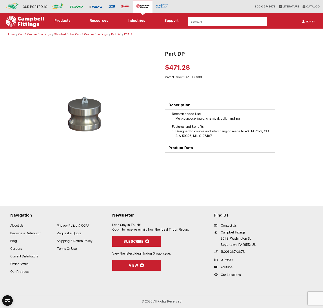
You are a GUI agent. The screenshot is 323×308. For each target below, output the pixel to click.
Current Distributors (24, 256)
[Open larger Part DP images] (84, 114)
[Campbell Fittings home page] (23, 21)
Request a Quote (69, 233)
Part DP (116, 34)
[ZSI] (112, 6)
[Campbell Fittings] (142, 6)
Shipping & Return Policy (75, 241)
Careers (16, 248)
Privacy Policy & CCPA (73, 225)
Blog (13, 241)
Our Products (19, 271)
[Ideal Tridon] (58, 6)
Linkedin (227, 259)
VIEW (133, 265)
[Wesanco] (95, 6)
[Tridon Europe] (76, 6)
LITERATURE (290, 6)
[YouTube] (217, 267)
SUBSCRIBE (133, 241)
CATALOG (312, 6)
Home (11, 34)
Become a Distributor (25, 233)
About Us (17, 225)
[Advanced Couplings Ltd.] (162, 6)
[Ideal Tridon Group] (12, 6)
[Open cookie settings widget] (7, 300)
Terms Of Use (67, 248)
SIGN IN (310, 21)
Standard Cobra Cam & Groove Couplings (81, 34)
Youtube (227, 267)
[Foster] (125, 7)
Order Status (19, 264)
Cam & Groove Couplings (34, 34)
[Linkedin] (217, 259)
